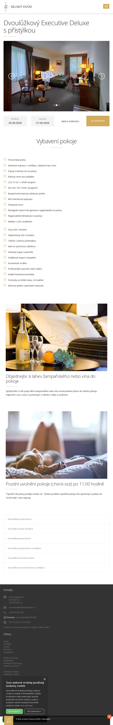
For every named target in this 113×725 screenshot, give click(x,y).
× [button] (44, 679)
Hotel (6, 641)
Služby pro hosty (11, 658)
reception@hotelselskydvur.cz (22, 607)
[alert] (25, 699)
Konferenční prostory (13, 663)
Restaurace (9, 660)
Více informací (27, 705)
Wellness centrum (11, 666)
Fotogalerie (8, 652)
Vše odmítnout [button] (34, 711)
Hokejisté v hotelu (11, 674)
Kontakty (7, 644)
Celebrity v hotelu (11, 671)
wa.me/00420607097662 (26, 617)
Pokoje (7, 646)
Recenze (7, 649)
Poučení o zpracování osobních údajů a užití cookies (26, 627)
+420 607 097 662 (16, 612)
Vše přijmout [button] (14, 711)
